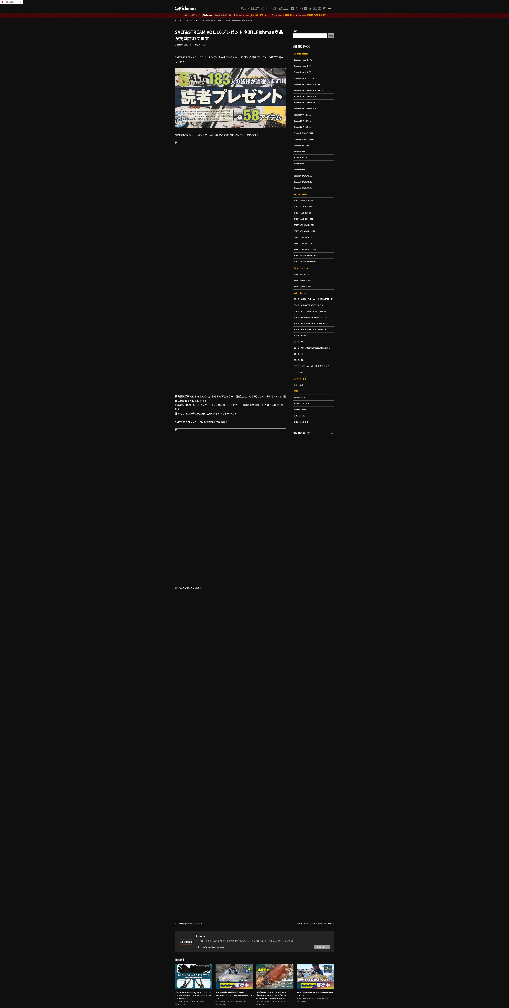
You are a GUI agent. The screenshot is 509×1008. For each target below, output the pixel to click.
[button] (491, 945)
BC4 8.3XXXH (299, 360)
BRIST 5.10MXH (301, 421)
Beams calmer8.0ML (303, 59)
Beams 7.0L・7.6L (302, 403)
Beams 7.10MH (300, 409)
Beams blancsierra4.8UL (305, 96)
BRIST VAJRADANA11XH (305, 261)
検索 (295, 30)
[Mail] (319, 8)
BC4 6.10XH (299, 341)
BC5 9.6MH (299, 372)
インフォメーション (199, 45)
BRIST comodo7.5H (303, 243)
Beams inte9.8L (301, 169)
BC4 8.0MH (299, 354)
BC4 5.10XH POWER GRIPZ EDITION (310, 329)
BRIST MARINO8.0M (303, 206)
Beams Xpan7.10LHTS (304, 78)
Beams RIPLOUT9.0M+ (304, 139)
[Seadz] (284, 8)
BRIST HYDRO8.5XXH (303, 200)
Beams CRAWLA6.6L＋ (304, 175)
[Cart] (324, 8)
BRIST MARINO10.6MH (304, 219)
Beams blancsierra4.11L (305, 102)
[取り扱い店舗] (315, 8)
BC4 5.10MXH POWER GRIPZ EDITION (310, 317)
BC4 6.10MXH (300, 335)
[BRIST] (254, 8)
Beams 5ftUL (299, 397)
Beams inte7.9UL (301, 163)
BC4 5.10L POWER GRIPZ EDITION (309, 305)
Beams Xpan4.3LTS (302, 72)
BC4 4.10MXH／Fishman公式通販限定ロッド (313, 299)
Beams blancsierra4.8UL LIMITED (309, 90)
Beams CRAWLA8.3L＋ (304, 182)
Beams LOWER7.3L (302, 121)
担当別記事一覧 (301, 433)
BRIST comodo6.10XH (304, 237)
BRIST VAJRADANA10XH (305, 255)
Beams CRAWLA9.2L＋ (304, 188)
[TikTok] (310, 8)
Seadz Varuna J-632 (303, 280)
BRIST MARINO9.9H (302, 212)
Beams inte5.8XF (301, 145)
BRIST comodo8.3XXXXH (305, 249)
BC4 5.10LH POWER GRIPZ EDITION (310, 311)
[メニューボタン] (330, 8)
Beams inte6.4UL (301, 151)
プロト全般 (298, 384)
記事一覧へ (322, 947)
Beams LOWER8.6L (302, 127)
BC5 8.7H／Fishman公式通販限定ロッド (311, 366)
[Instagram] (301, 8)
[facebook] (305, 8)
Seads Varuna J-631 (303, 274)
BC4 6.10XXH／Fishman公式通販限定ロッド (313, 347)
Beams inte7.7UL (301, 157)
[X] (297, 8)
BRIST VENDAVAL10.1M (304, 231)
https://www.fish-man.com (211, 946)
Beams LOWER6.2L (302, 114)
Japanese (9, 1)
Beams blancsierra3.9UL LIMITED (309, 84)
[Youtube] (292, 8)
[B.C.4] (269, 8)
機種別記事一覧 (301, 46)
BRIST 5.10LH (300, 415)
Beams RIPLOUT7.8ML (304, 133)
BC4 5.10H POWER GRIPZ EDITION (309, 323)
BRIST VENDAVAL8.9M (304, 225)
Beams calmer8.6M (302, 66)
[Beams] (244, 8)
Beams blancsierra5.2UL (305, 108)
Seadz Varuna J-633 (303, 286)
